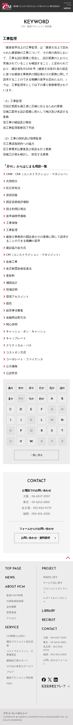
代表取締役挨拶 (15, 601)
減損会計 (11, 282)
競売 (9, 303)
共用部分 (11, 181)
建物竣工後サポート (17, 660)
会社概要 (11, 606)
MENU (67, 8)
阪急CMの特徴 (14, 595)
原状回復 (11, 195)
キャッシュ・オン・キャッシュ (26, 331)
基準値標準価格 (16, 216)
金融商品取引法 (16, 317)
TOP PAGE (13, 568)
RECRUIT (48, 620)
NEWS (10, 577)
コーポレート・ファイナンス (24, 359)
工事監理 (11, 229)
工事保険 (11, 222)
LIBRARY (48, 611)
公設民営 (11, 373)
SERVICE (12, 627)
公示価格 (11, 366)
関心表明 (11, 324)
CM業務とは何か (15, 635)
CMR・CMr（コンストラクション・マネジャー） (37, 174)
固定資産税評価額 (17, 201)
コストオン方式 (16, 352)
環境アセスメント (17, 296)
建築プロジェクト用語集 (19, 677)
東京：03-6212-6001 (36, 502)
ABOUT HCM (15, 586)
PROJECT (49, 568)
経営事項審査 (14, 310)
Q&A (9, 683)
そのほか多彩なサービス (19, 666)
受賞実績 (11, 612)
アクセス (11, 618)
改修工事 (11, 261)
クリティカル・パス (19, 345)
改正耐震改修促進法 (19, 268)
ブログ (10, 671)
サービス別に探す (53, 582)
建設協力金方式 (16, 247)
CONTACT (49, 629)
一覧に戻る (36, 454)
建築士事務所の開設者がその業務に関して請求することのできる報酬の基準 (37, 238)
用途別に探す (50, 577)
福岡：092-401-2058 (36, 513)
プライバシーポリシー (15, 713)
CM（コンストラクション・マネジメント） (34, 254)
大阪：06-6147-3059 (36, 496)
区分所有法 (13, 188)
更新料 (10, 275)
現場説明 (11, 289)
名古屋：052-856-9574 (36, 507)
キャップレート (16, 338)
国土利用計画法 (16, 209)
